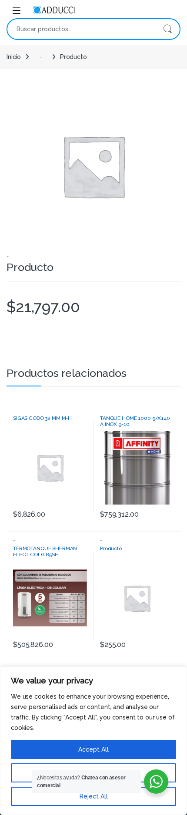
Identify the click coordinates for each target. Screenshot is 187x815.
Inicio (14, 56)
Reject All (94, 796)
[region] (93, 741)
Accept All (93, 749)
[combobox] (81, 29)
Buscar (167, 29)
